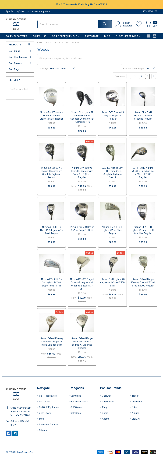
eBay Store (92, 36)
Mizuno (135, 412)
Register (127, 25)
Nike (134, 407)
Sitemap (43, 430)
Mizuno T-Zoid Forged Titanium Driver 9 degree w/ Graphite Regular (82, 343)
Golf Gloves (15, 63)
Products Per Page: (133, 68)
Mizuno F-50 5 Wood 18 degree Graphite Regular (112, 115)
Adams (106, 418)
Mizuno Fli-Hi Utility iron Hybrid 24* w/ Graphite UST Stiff (51, 282)
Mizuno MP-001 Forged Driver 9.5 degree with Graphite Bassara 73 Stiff (82, 284)
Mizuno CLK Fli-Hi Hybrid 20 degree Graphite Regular (143, 115)
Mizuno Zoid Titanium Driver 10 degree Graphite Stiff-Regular (51, 115)
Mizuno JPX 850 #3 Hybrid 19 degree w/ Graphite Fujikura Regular (51, 172)
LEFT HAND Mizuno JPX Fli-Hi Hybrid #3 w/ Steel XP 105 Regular (143, 172)
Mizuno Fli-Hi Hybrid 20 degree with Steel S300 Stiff (112, 282)
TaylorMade (108, 401)
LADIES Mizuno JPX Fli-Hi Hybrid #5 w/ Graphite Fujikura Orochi (112, 172)
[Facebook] (149, 36)
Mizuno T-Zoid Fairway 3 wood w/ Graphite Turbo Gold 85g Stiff (51, 341)
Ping (104, 407)
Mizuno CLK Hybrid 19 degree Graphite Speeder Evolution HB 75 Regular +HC (82, 117)
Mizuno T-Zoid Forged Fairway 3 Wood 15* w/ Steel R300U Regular (143, 282)
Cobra (105, 412)
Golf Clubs (39, 36)
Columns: (120, 76)
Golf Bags (14, 69)
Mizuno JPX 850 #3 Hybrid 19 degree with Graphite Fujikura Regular (82, 172)
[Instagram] (154, 36)
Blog (107, 36)
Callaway (106, 395)
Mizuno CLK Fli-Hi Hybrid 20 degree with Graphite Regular (143, 230)
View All (136, 418)
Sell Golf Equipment (64, 36)
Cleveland (137, 401)
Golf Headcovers (16, 36)
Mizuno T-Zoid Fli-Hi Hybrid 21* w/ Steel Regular (112, 230)
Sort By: (43, 68)
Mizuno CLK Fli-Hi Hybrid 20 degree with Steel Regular (51, 230)
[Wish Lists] (140, 24)
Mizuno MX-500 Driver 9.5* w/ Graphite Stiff (82, 228)
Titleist (135, 395)
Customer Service (127, 36)
